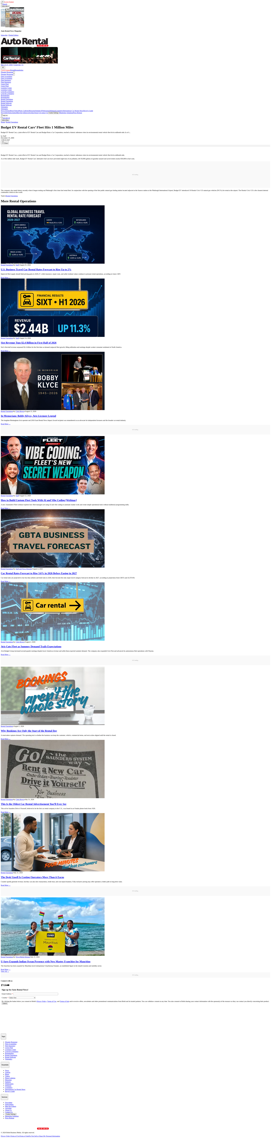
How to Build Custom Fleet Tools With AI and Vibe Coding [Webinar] (39, 500)
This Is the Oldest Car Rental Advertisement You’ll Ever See (33, 804)
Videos (16, 111)
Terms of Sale (24, 1136)
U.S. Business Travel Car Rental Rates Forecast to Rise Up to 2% (36, 269)
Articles (7, 111)
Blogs (12, 111)
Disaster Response (7, 72)
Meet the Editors (21, 113)
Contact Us (44, 113)
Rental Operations (7, 99)
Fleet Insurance (6, 80)
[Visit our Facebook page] (2, 986)
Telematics (4, 107)
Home (3, 122)
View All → (5, 971)
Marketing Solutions (66, 113)
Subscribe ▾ (5, 6)
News (3, 111)
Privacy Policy (6, 1136)
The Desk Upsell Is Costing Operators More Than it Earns (32, 877)
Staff (17, 265)
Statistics (38, 111)
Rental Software (6, 103)
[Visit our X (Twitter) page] (4, 986)
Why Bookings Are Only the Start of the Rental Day (29, 730)
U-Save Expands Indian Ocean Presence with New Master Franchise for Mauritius (45, 961)
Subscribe (4, 35)
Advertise (30, 113)
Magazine (32, 111)
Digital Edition (13, 35)
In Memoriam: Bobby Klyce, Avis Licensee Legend (28, 416)
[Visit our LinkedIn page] (6, 986)
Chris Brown (20, 411)
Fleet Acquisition (6, 76)
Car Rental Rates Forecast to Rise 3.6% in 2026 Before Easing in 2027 (39, 573)
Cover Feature (9, 2)
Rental (16, 2)
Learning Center (6, 88)
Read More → (5, 277)
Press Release (77, 113)
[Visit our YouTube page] (8, 986)
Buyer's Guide (88, 111)
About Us (37, 113)
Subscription (12, 113)
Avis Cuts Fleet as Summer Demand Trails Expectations (31, 646)
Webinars (53, 111)
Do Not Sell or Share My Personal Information (44, 1136)
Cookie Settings (54, 113)
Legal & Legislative (7, 92)
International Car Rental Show (73, 111)
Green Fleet (5, 84)
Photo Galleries (24, 111)
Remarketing (22, 2)
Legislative (59, 111)
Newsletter (4, 113)
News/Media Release (23, 957)
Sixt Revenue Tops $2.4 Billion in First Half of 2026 (28, 342)
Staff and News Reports (24, 569)
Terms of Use (15, 1136)
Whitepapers (45, 111)
